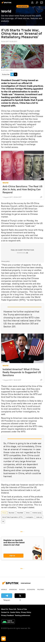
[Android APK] (8, 621)
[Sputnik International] (7, 3)
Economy (31, 589)
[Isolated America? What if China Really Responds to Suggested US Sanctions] (22, 348)
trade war (39, 517)
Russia (22, 589)
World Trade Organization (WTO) (12, 517)
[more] (41, 197)
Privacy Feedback (7, 615)
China (28, 513)
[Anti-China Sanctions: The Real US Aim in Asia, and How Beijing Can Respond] (22, 165)
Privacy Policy (26, 612)
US (3, 521)
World (5, 182)
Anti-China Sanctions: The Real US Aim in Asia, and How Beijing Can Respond (22, 189)
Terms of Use (22, 609)
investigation (29, 517)
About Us (4, 609)
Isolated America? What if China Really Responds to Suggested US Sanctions (22, 372)
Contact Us (5, 612)
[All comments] (3, 638)
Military (40, 589)
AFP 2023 (6, 70)
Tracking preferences (22, 615)
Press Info (12, 609)
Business (11, 513)
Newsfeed (20, 513)
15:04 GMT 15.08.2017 (9, 41)
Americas (13, 589)
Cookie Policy (15, 612)
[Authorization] (32, 2)
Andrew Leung (36, 513)
